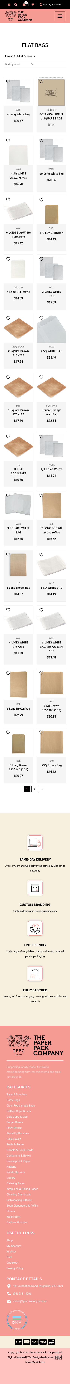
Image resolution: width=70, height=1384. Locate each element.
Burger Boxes (15, 1122)
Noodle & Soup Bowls (20, 1150)
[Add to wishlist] (8, 81)
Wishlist (11, 1251)
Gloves (11, 1211)
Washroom (13, 1216)
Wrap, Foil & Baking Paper (22, 1189)
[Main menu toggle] (60, 16)
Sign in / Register (51, 4)
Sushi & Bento (15, 1144)
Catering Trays (15, 1183)
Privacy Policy (15, 1268)
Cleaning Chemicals (19, 1194)
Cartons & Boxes (17, 1222)
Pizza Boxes (14, 1128)
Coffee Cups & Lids (19, 1111)
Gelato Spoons (16, 1172)
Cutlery (11, 1178)
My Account (14, 1246)
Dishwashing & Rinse (19, 1200)
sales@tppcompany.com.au (30, 1301)
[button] (16, 5)
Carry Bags (13, 1100)
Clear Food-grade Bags (21, 1105)
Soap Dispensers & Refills (22, 1205)
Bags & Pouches (17, 1094)
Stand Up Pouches (18, 1133)
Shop (10, 1240)
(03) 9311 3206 (22, 1293)
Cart (9, 1257)
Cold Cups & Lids (17, 1116)
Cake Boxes (14, 1139)
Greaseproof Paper (18, 1161)
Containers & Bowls (19, 1155)
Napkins (11, 1166)
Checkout (12, 1262)
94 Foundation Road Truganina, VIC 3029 (38, 1286)
